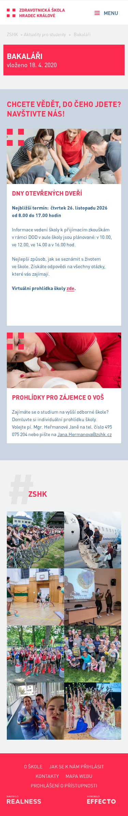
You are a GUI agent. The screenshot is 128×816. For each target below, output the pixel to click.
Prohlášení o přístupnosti (64, 785)
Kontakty (47, 776)
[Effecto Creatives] (104, 800)
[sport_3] (35, 540)
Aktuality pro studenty (45, 34)
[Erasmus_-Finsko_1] (93, 540)
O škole (33, 766)
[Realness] (24, 800)
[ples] (93, 711)
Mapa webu (79, 776)
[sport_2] (35, 597)
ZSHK (12, 34)
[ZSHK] (36, 12)
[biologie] (93, 597)
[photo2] (35, 711)
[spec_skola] (93, 654)
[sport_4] (35, 654)
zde (70, 288)
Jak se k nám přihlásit (76, 766)
